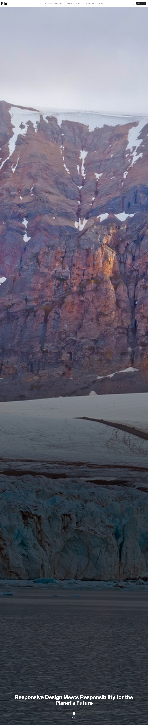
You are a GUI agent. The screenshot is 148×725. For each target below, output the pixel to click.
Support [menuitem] (100, 3)
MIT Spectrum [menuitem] (89, 3)
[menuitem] (5, 3)
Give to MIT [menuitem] (141, 3)
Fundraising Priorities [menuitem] (53, 3)
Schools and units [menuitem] (73, 3)
